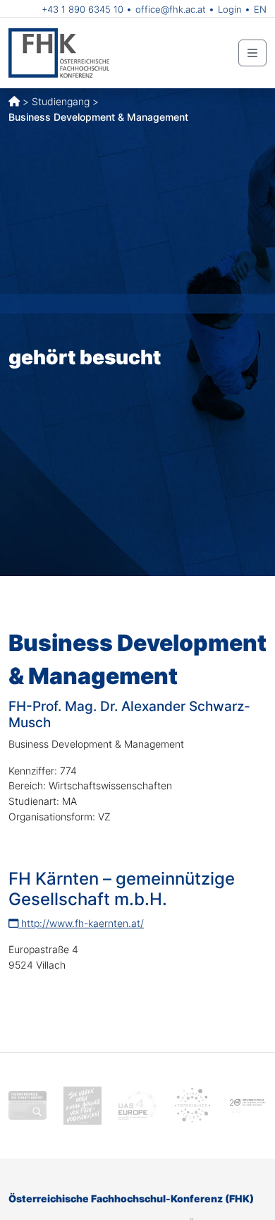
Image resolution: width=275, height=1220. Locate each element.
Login (230, 9)
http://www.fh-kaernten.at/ (81, 923)
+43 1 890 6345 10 (82, 9)
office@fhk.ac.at (170, 9)
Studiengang (61, 101)
